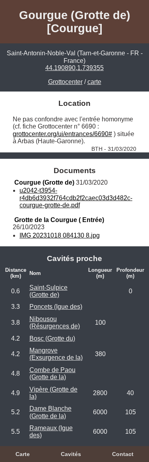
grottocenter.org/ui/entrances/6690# (62, 134)
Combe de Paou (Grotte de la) (52, 373)
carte (94, 81)
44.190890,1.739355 (74, 67)
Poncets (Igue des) (55, 306)
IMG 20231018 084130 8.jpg (59, 235)
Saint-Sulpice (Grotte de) (48, 291)
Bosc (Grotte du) (52, 338)
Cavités (71, 454)
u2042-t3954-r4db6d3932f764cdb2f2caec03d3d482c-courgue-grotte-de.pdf (75, 198)
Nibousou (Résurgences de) (54, 322)
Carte (22, 454)
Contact (123, 454)
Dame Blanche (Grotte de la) (50, 412)
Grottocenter (65, 81)
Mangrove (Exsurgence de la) (56, 354)
